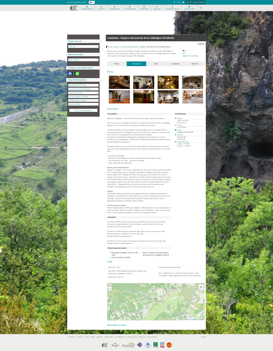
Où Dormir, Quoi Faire (75, 93)
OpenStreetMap (194, 319)
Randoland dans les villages (77, 100)
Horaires (80, 337)
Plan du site (142, 337)
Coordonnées (72, 337)
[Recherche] (200, 8)
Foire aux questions (152, 337)
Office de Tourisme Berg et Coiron (77, 2)
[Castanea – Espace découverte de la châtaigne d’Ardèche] (119, 77)
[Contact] (183, 2)
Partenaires (100, 337)
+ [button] (110, 286)
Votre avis (72, 46)
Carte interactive (74, 60)
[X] (73, 73)
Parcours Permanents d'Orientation (80, 89)
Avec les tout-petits (75, 104)
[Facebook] (174, 2)
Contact (93, 337)
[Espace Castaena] (168, 77)
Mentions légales (109, 337)
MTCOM (203, 337)
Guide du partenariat (131, 337)
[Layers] (201, 286)
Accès (87, 337)
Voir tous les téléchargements (83, 110)
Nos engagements (120, 337)
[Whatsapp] (77, 73)
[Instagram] (179, 2)
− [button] (110, 289)
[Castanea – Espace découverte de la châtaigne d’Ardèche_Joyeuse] (192, 77)
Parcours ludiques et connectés (79, 96)
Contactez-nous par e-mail (185, 131)
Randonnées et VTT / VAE (77, 85)
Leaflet (185, 319)
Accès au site (181, 137)
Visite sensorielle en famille (120, 257)
